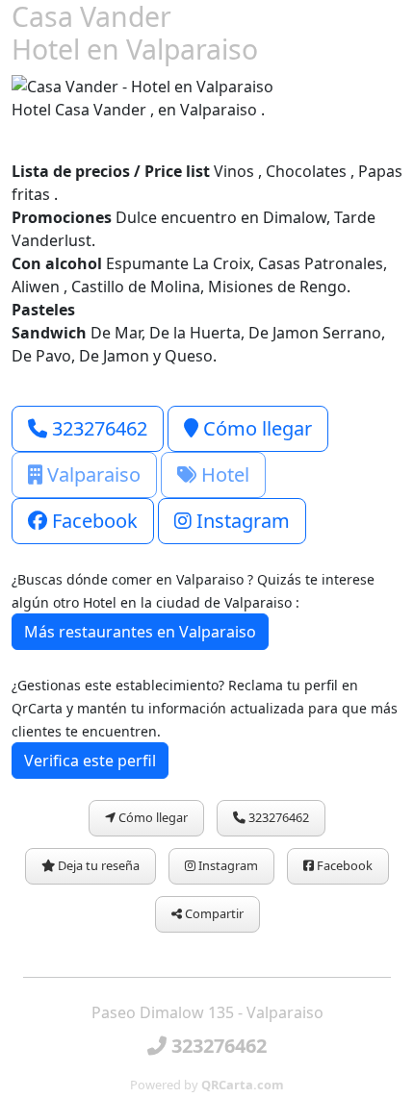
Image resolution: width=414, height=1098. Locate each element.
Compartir (213, 913)
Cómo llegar (255, 428)
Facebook (92, 521)
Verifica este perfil (90, 760)
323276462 (97, 428)
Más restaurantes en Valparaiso (140, 631)
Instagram (241, 521)
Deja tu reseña (97, 865)
